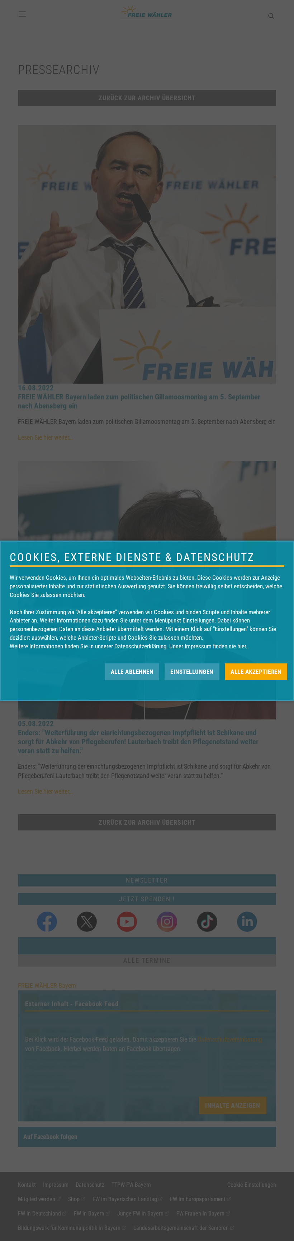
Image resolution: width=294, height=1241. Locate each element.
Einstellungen (191, 671)
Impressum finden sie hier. (216, 646)
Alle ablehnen (132, 671)
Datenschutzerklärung (140, 646)
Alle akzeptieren (256, 671)
